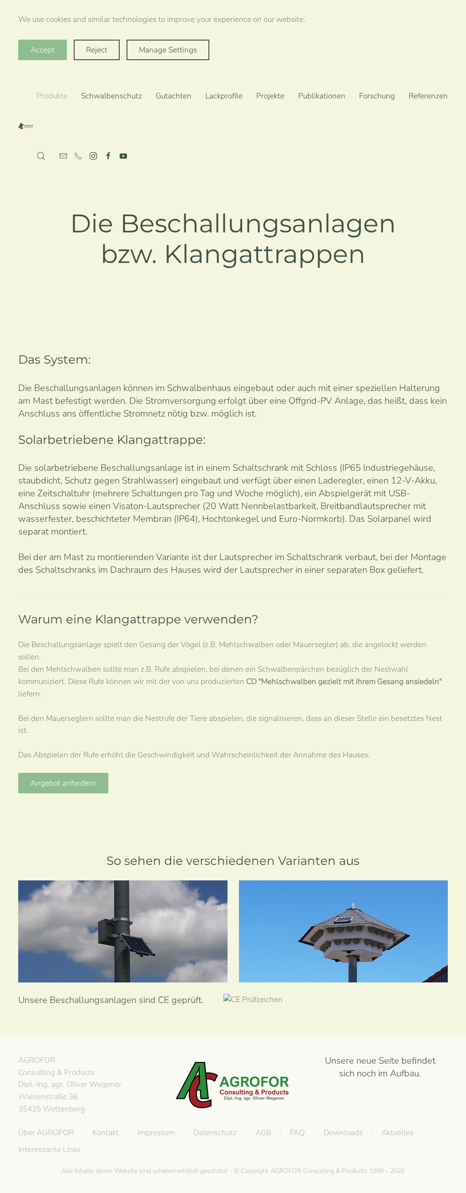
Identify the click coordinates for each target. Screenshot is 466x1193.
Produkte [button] (51, 96)
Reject (96, 50)
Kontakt (105, 1132)
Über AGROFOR (46, 1132)
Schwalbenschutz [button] (111, 96)
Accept (42, 50)
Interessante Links (49, 1149)
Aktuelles (397, 1132)
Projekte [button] (270, 96)
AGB (263, 1132)
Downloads (343, 1132)
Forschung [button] (377, 96)
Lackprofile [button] (224, 96)
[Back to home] (27, 126)
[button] (41, 156)
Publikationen (321, 96)
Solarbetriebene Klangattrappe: (112, 439)
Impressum (156, 1132)
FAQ (297, 1132)
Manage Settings (168, 50)
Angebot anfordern (63, 783)
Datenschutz (215, 1132)
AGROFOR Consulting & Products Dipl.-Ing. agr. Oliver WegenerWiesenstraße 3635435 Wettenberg (70, 1084)
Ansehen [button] (122, 948)
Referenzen (428, 96)
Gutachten (174, 96)
